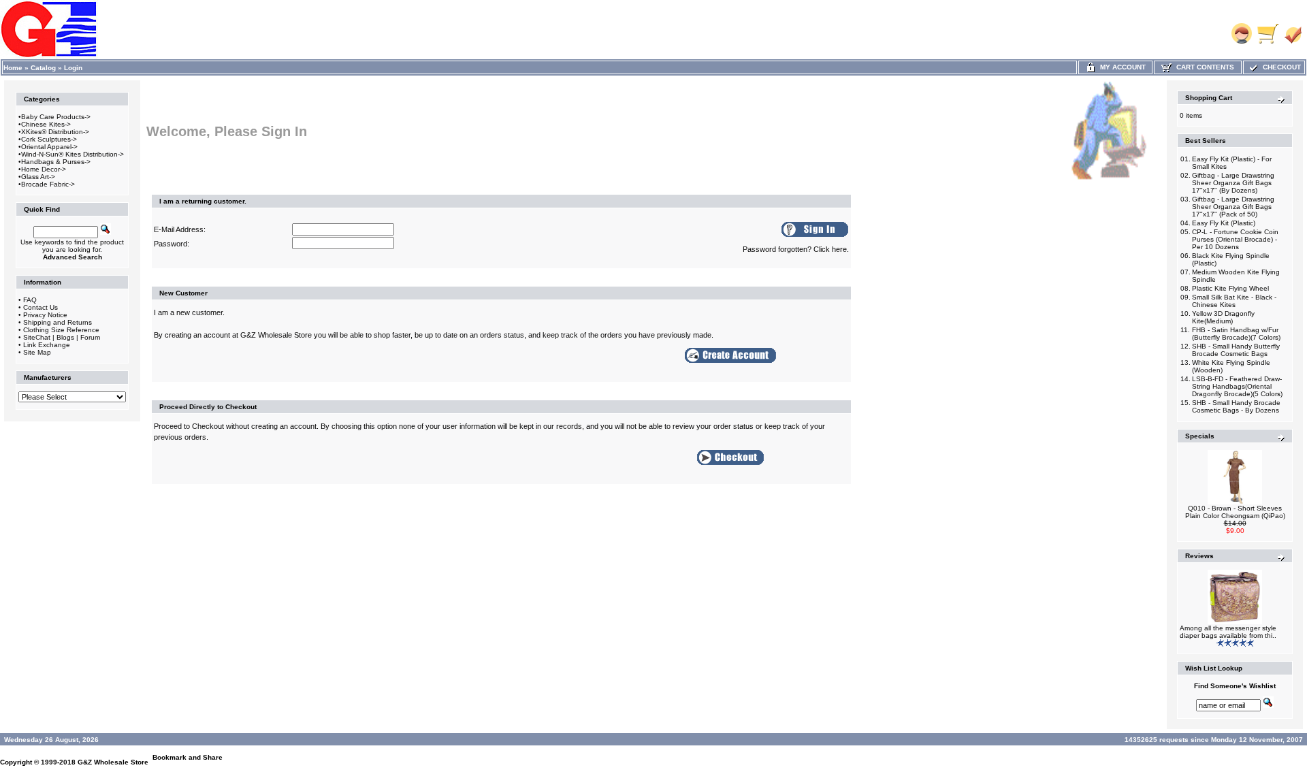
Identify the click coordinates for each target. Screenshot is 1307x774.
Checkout (1280, 67)
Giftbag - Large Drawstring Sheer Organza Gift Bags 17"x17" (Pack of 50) (1233, 206)
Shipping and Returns (57, 322)
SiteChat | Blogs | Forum (61, 337)
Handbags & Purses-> (56, 161)
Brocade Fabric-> (48, 184)
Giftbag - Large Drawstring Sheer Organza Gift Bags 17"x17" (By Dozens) (1233, 183)
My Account (1121, 67)
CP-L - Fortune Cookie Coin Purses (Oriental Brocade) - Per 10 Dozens (1235, 239)
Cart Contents (1203, 67)
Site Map (37, 352)
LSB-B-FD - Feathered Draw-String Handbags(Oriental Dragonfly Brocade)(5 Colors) (1237, 386)
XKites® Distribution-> (55, 131)
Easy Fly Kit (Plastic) (1223, 223)
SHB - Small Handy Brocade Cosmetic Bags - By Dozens (1236, 406)
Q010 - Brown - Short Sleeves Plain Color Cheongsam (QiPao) (1235, 511)
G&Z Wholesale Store (113, 762)
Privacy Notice (45, 315)
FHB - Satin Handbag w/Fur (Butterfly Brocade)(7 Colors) (1236, 333)
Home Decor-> (43, 169)
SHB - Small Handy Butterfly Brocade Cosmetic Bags (1236, 349)
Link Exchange (46, 345)
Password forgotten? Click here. (796, 249)
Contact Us (40, 307)
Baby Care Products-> (56, 116)
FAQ (30, 300)
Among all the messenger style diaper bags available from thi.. (1228, 631)
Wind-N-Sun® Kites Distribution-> (72, 154)
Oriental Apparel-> (49, 146)
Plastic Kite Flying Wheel (1230, 288)
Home (12, 67)
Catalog (43, 67)
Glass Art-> (38, 176)
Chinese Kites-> (46, 124)
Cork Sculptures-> (49, 139)
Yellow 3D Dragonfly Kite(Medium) (1223, 317)
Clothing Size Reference (61, 330)
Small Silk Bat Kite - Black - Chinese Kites (1234, 300)
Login (73, 67)
